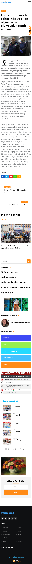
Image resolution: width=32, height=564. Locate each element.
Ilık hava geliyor (8, 277)
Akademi (5, 531)
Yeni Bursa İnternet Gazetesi (16, 557)
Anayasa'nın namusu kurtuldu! (15, 287)
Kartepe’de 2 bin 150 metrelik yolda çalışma (15, 191)
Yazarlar (20, 538)
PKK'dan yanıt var (9, 272)
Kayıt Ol (16, 492)
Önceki (8, 187)
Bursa (19, 534)
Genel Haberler (7, 534)
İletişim (19, 541)
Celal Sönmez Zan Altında (20, 322)
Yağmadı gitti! (7, 292)
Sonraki (23, 202)
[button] (2, 219)
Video (19, 531)
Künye (4, 541)
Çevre (19, 527)
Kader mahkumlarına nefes (13, 282)
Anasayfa (5, 527)
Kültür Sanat (6, 538)
